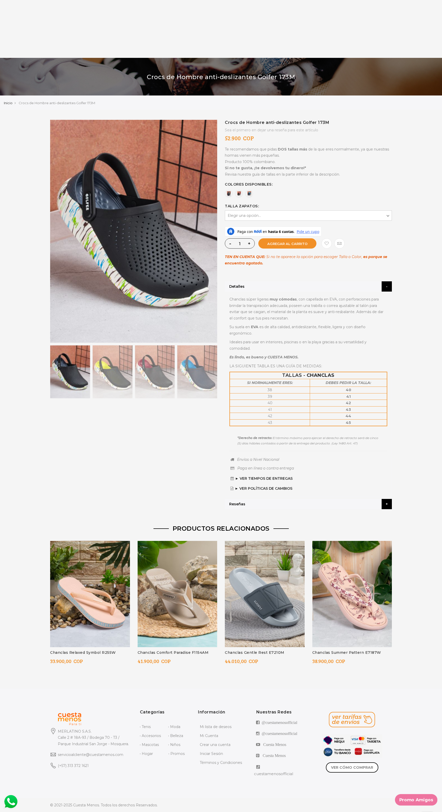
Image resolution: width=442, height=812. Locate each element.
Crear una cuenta (215, 744)
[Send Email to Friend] (339, 243)
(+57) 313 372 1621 (73, 765)
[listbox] (308, 194)
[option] (229, 194)
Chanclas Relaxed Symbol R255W (83, 652)
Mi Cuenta (209, 735)
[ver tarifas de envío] (352, 719)
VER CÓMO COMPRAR (352, 767)
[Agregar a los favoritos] (327, 243)
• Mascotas (149, 744)
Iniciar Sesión (211, 753)
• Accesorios (150, 735)
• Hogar (146, 753)
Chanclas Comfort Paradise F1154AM (173, 652)
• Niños (174, 744)
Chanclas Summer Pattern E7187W (346, 652)
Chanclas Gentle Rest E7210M (254, 652)
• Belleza (175, 735)
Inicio (8, 103)
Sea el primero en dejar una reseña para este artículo (271, 130)
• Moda (174, 726)
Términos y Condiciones (221, 762)
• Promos (176, 753)
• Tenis (145, 726)
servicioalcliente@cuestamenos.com (90, 754)
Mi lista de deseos (215, 726)
